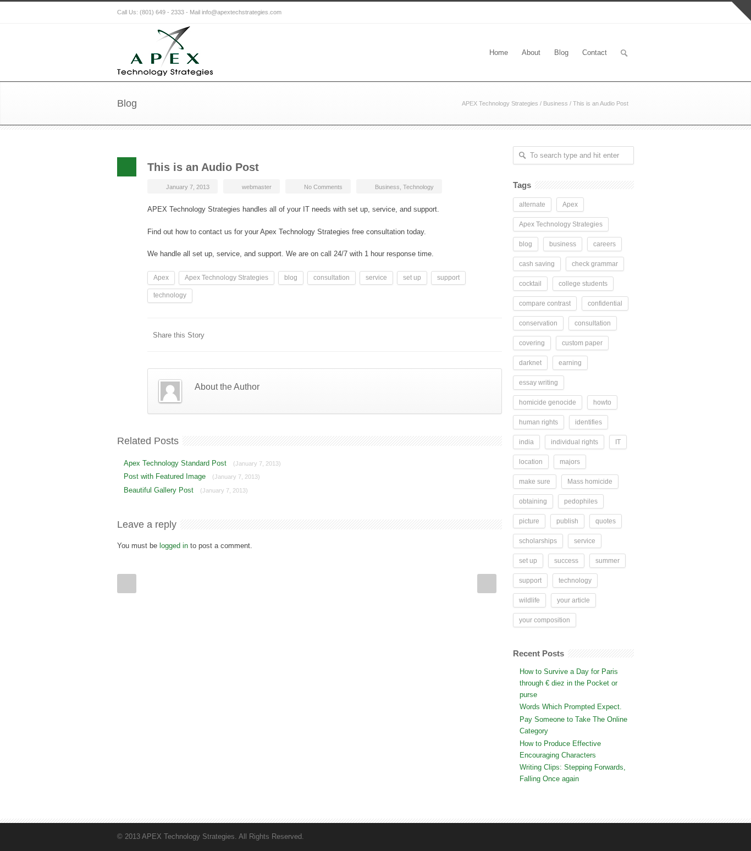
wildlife (529, 600)
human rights (538, 422)
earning (570, 363)
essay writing (538, 382)
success (566, 561)
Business (555, 103)
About (531, 52)
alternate (532, 204)
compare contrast (545, 303)
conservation (538, 323)
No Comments (323, 187)
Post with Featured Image (192, 476)
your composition (544, 620)
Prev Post (126, 583)
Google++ (469, 335)
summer (607, 561)
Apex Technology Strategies (226, 277)
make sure (534, 481)
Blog (561, 52)
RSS (623, 13)
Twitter (359, 335)
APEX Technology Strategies (500, 103)
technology (169, 295)
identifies (588, 422)
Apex (161, 277)
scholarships (538, 541)
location (531, 462)
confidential (605, 303)
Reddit (403, 335)
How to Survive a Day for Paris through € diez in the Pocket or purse (569, 683)
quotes (605, 521)
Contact (594, 52)
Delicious (447, 335)
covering (532, 343)
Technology (418, 187)
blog (290, 277)
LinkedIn (381, 335)
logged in (173, 545)
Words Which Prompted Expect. (571, 707)
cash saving (537, 264)
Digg (425, 335)
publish (567, 521)
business (562, 244)
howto (602, 402)
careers (604, 244)
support (448, 277)
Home (498, 52)
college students (583, 284)
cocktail (530, 284)
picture (529, 521)
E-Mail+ (491, 335)
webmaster (257, 187)
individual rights (574, 442)
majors (570, 462)
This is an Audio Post (203, 167)
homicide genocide (547, 402)
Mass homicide (589, 481)
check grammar (595, 264)
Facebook (337, 335)
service (376, 277)
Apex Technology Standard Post (202, 463)
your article (573, 600)
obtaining (533, 501)
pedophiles (581, 501)
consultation (331, 277)
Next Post (486, 583)
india (526, 442)
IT (618, 442)
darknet (530, 363)
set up (412, 277)
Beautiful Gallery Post (186, 490)
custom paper (582, 343)
